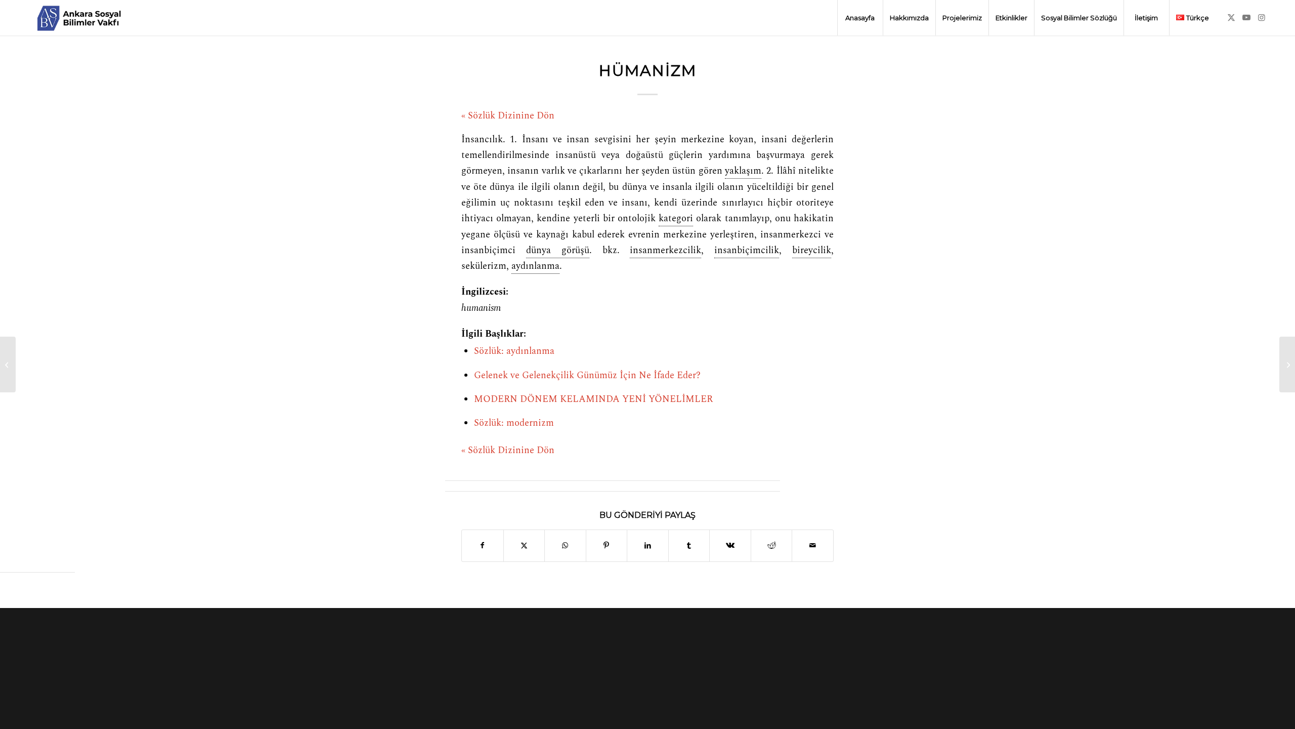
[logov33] (79, 17)
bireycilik (811, 251)
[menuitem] (860, 17)
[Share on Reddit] (771, 545)
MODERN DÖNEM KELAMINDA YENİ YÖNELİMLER (593, 399)
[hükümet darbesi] (8, 364)
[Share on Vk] (730, 545)
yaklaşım (743, 171)
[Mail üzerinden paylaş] (812, 545)
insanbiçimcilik (746, 251)
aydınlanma (535, 266)
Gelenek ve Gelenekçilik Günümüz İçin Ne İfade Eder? (587, 376)
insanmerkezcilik (665, 251)
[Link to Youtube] (1246, 17)
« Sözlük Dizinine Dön (507, 116)
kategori (676, 219)
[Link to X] (1231, 17)
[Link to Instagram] (1261, 17)
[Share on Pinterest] (606, 545)
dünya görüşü (557, 251)
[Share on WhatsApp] (565, 545)
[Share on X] (524, 545)
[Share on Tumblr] (689, 545)
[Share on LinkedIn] (647, 545)
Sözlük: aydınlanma (514, 351)
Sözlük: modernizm (514, 423)
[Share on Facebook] (482, 545)
